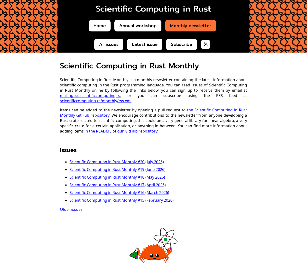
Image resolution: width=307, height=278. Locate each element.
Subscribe (181, 44)
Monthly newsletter (190, 25)
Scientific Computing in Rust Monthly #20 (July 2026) (117, 161)
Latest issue (145, 44)
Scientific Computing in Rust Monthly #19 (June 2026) (117, 169)
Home (100, 25)
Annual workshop (138, 25)
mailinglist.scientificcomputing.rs (90, 95)
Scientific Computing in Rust (153, 8)
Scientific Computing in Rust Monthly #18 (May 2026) (117, 177)
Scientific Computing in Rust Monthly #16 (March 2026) (119, 192)
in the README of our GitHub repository (121, 131)
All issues (108, 44)
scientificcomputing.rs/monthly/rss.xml (95, 100)
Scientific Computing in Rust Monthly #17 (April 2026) (118, 184)
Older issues (71, 209)
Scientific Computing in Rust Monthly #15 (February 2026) (122, 200)
